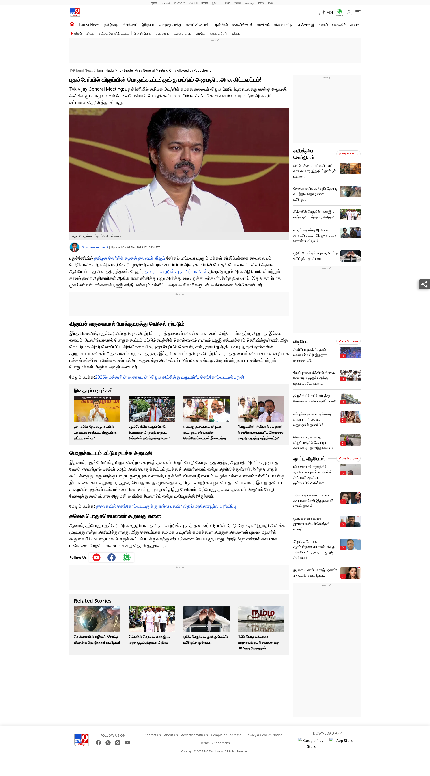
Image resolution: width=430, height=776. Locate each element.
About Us (171, 735)
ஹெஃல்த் (339, 24)
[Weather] (323, 12)
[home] (72, 24)
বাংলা (227, 3)
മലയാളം (249, 3)
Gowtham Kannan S (95, 247)
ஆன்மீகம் (221, 24)
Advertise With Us (194, 735)
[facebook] (111, 557)
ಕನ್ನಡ (180, 3)
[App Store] (343, 743)
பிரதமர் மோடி (142, 33)
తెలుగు (193, 3)
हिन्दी (154, 3)
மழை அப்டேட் (182, 33)
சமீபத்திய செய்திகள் (304, 153)
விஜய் (78, 33)
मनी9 (261, 3)
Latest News (89, 24)
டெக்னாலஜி (305, 24)
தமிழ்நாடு (111, 24)
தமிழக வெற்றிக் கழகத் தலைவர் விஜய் (129, 258)
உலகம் (323, 24)
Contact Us (153, 735)
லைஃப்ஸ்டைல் (242, 24)
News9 (165, 3)
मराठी (205, 3)
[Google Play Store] (311, 743)
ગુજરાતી (216, 3)
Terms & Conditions (215, 743)
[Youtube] (96, 557)
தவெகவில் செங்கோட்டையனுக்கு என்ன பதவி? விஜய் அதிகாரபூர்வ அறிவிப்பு (166, 506)
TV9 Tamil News (81, 70)
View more (347, 154)
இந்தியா (148, 24)
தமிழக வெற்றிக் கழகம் (114, 33)
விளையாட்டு (283, 24)
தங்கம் (236, 33)
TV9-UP (272, 3)
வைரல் (355, 24)
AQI (330, 12)
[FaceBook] (98, 742)
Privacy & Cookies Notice (264, 735)
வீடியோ (201, 33)
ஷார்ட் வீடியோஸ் (197, 24)
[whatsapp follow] (126, 557)
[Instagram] (117, 742)
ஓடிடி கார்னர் (218, 33)
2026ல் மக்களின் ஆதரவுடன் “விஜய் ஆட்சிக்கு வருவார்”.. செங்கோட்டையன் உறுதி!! (171, 377)
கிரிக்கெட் (130, 24)
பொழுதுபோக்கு (170, 24)
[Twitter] (108, 742)
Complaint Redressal (226, 735)
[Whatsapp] (338, 12)
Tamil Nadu (105, 70)
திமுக (90, 33)
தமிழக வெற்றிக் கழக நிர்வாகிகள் (176, 271)
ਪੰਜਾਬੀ (237, 3)
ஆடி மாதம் (162, 33)
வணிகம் (263, 24)
